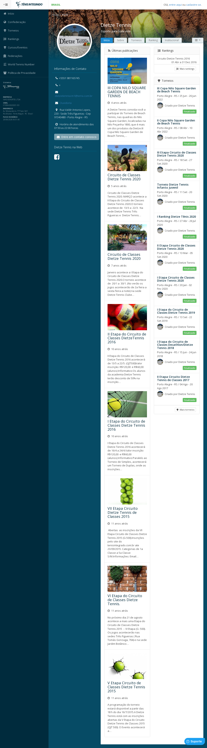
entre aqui (175, 4)
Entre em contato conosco (78, 137)
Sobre (120, 40)
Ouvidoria (65, 103)
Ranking (153, 40)
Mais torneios (186, 409)
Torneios (136, 40)
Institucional (172, 40)
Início (55, 15)
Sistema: (7, 82)
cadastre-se (193, 4)
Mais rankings (186, 68)
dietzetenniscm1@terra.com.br (73, 96)
